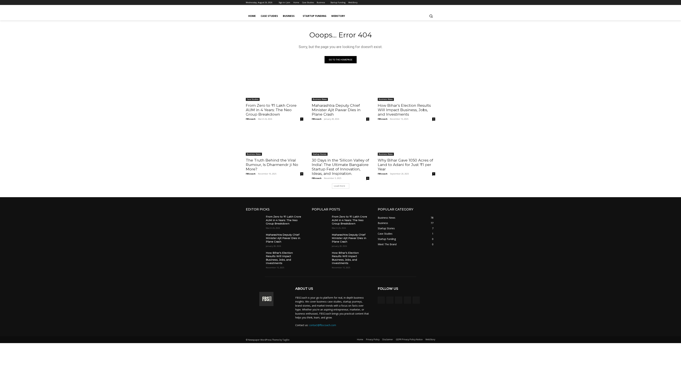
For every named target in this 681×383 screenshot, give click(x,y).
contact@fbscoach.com (322, 325)
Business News (320, 99)
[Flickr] (398, 300)
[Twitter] (423, 3)
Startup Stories (319, 154)
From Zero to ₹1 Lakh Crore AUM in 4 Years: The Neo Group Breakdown (271, 109)
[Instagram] (418, 3)
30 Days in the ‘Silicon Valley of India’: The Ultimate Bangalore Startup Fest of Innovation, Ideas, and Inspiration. (340, 167)
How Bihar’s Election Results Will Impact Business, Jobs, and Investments (404, 109)
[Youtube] (433, 3)
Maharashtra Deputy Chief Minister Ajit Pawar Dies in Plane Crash (336, 109)
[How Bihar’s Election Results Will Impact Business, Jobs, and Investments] (406, 86)
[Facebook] (413, 3)
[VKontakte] (416, 300)
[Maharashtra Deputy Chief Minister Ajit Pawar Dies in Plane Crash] (340, 86)
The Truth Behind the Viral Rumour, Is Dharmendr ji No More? (272, 164)
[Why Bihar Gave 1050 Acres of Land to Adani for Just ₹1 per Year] (406, 141)
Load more (339, 185)
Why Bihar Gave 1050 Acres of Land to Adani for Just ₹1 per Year (405, 164)
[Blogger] (381, 300)
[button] (431, 16)
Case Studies (253, 99)
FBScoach (251, 119)
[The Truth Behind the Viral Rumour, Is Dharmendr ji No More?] (274, 141)
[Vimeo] (428, 3)
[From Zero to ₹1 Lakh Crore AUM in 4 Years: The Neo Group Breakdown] (274, 86)
